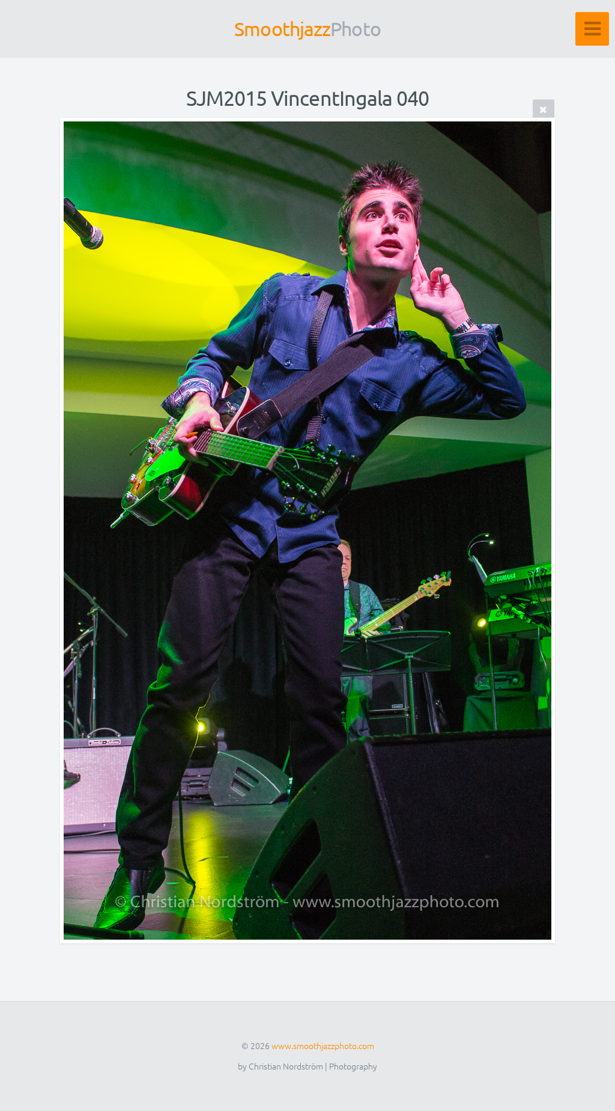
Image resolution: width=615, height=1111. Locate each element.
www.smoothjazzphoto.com (322, 1045)
